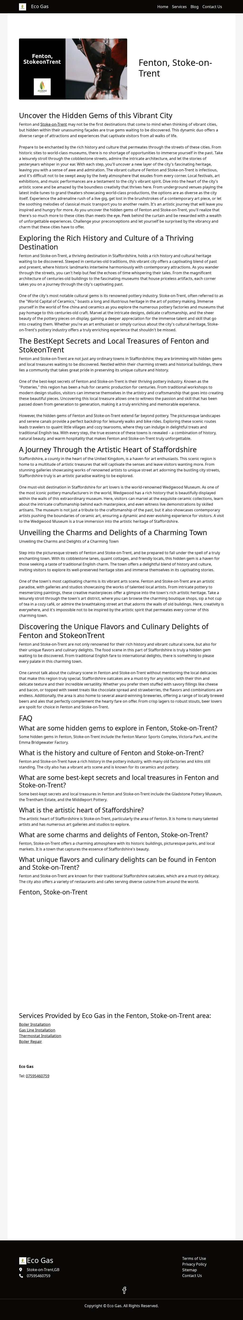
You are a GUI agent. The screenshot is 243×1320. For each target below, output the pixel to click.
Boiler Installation (35, 1024)
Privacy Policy (194, 1264)
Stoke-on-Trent (53, 124)
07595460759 (37, 1076)
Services (179, 6)
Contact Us (212, 6)
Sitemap (189, 1269)
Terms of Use (194, 1258)
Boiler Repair (30, 1041)
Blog (195, 6)
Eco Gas (40, 1260)
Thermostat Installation (40, 1035)
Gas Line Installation (37, 1030)
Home (162, 6)
